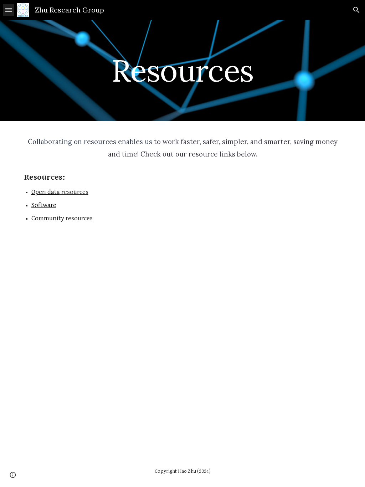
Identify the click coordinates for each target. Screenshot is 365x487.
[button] (8, 10)
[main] (182, 70)
